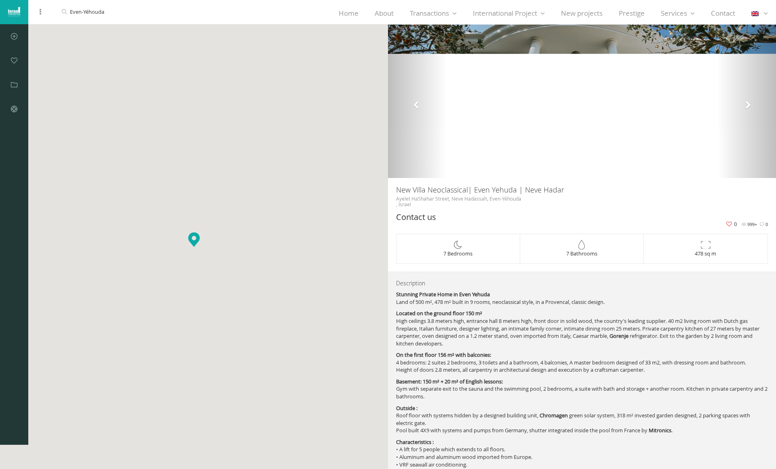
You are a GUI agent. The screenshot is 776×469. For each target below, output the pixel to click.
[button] (417, 101)
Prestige (632, 13)
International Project (505, 13)
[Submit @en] (14, 36)
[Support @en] (14, 109)
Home (348, 13)
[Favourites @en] (14, 60)
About (384, 13)
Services (674, 13)
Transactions (429, 13)
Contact (723, 13)
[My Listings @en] (14, 85)
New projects (582, 13)
